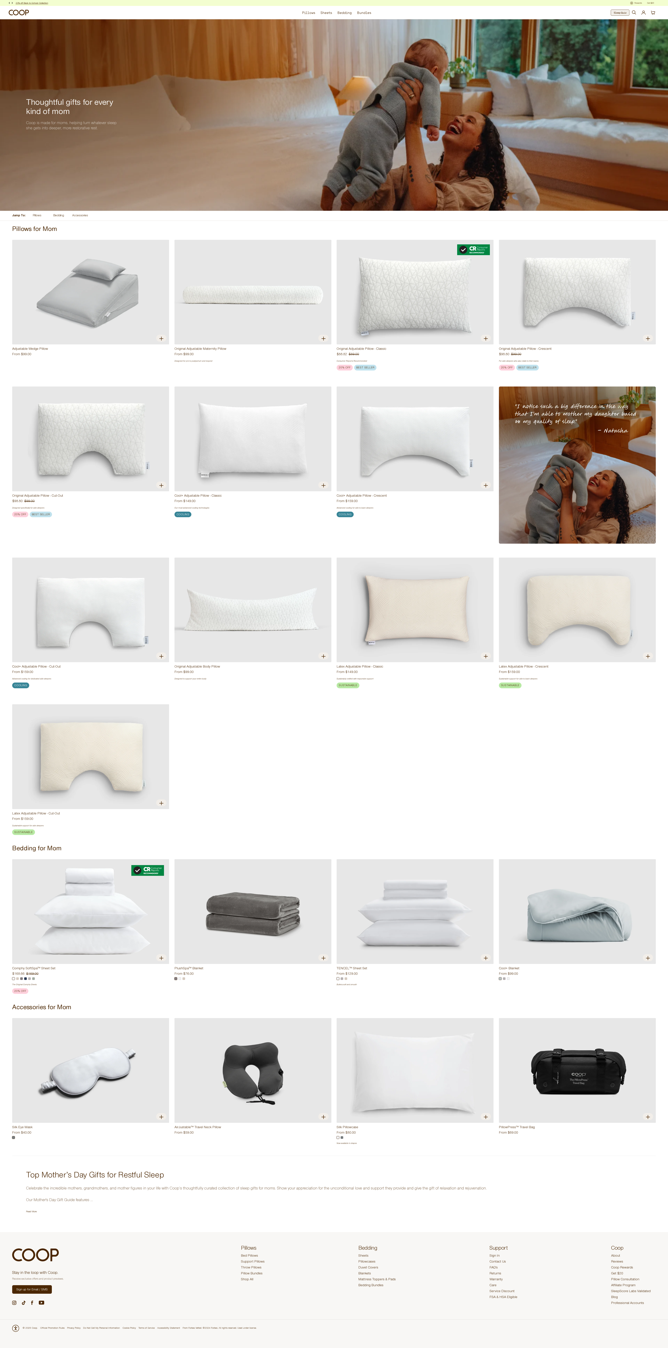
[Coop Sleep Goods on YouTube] (41, 1303)
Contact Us (498, 1262)
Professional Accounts (627, 1303)
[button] (32, 1289)
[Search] (634, 12)
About (615, 1256)
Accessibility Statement (168, 1328)
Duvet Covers (368, 1268)
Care (493, 1285)
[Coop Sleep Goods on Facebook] (32, 1303)
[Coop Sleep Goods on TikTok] (24, 1303)
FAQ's (494, 1268)
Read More (31, 1212)
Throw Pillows (251, 1268)
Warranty (496, 1280)
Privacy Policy (74, 1328)
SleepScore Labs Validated (631, 1291)
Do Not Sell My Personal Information (101, 1328)
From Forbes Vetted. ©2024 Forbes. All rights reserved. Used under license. (220, 1328)
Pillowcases (366, 1262)
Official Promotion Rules (52, 1328)
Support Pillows (253, 1262)
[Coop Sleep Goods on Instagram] (14, 1303)
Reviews (617, 1262)
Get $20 (617, 1274)
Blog (614, 1297)
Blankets (364, 1274)
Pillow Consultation (625, 1280)
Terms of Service (146, 1328)
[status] (655, 13)
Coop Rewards (622, 1268)
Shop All (247, 1280)
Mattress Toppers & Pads (377, 1280)
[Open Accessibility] (15, 1328)
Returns (495, 1274)
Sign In (495, 1256)
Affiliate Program (623, 1285)
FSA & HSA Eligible (503, 1297)
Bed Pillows (249, 1256)
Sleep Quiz (620, 12)
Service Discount (502, 1291)
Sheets (326, 12)
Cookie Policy (129, 1328)
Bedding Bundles (370, 1285)
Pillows (308, 12)
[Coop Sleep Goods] (19, 12)
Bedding (344, 12)
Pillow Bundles (252, 1274)
